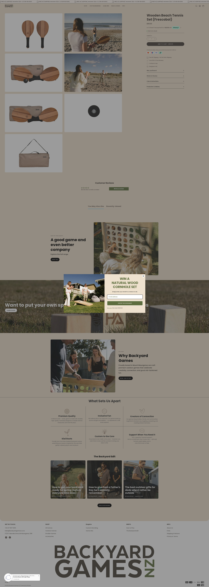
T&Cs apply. (109, 308)
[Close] (143, 276)
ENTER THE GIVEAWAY (125, 303)
